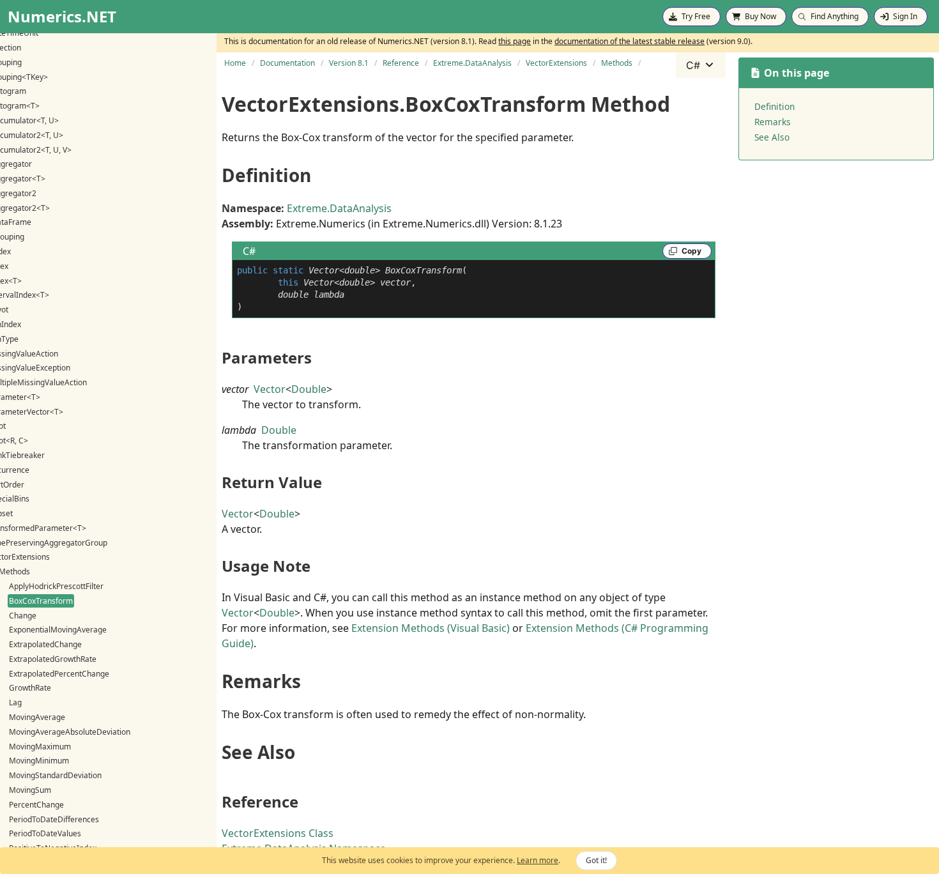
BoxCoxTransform (41, 600)
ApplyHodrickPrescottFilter (56, 586)
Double (308, 389)
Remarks (772, 122)
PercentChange (36, 804)
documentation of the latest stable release (629, 41)
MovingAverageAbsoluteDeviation (69, 731)
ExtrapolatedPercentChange (59, 673)
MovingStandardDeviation (55, 775)
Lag (15, 702)
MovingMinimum (39, 760)
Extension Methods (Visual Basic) (430, 628)
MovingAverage (37, 717)
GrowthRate (30, 687)
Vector (270, 389)
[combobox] (701, 65)
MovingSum (30, 790)
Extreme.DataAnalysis (339, 208)
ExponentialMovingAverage (58, 629)
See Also (772, 137)
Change (22, 615)
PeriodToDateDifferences (54, 819)
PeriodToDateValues (45, 833)
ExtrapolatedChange (45, 644)
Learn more (537, 860)
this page (514, 41)
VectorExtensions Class (277, 833)
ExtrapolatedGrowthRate (52, 659)
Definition (774, 106)
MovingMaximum (40, 746)
